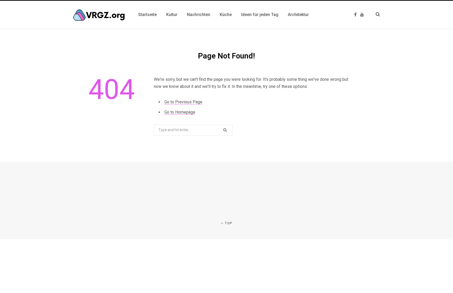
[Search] (375, 14)
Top (228, 223)
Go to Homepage (179, 112)
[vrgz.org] (99, 15)
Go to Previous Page (183, 101)
